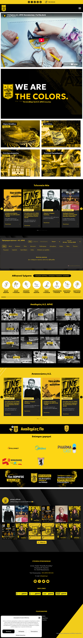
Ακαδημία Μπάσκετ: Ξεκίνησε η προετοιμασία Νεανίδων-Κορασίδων (51, 215)
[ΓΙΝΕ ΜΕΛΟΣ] (46, 2)
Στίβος (69, 329)
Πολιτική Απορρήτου (20, 635)
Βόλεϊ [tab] (10, 246)
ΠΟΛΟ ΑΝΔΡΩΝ (36, 291)
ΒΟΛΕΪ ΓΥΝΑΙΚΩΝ (16, 291)
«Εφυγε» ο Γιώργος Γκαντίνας (29, 214)
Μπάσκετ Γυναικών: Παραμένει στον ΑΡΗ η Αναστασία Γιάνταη (69, 215)
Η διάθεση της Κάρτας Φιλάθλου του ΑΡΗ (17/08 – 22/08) (31, 403)
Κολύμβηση (29, 329)
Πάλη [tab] (67, 246)
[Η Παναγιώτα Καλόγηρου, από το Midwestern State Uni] (61, 514)
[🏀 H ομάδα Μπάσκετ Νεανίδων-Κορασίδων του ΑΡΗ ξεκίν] (21, 514)
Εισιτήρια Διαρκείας (11, 153)
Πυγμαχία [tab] (6, 250)
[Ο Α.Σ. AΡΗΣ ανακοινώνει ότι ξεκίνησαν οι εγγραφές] (8, 531)
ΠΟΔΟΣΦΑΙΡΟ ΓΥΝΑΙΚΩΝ (57, 291)
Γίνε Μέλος (48, 124)
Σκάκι (44, 357)
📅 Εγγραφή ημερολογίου (74, 265)
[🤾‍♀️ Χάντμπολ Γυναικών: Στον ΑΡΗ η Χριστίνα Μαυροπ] (74, 531)
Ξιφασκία (16, 357)
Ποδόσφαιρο (13, 314)
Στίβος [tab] (61, 246)
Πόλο (48, 329)
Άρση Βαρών (68, 357)
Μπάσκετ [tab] (17, 246)
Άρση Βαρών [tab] (23, 250)
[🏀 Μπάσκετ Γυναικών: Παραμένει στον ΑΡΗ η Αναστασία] (35, 514)
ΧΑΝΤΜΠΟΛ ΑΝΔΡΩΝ (67, 291)
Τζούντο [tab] (75, 246)
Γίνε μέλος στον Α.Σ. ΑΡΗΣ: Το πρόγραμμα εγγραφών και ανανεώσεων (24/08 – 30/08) (12, 215)
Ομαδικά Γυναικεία (72, 210)
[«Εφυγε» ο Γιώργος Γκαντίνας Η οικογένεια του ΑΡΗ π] (8, 514)
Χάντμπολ (10, 329)
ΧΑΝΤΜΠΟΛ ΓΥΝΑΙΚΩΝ (77, 291)
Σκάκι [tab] (32, 250)
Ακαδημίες (46, 210)
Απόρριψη (21, 631)
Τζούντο (50, 343)
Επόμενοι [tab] (35, 241)
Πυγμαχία (10, 343)
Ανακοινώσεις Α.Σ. (9, 210)
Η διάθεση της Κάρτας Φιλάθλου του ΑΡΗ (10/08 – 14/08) (70, 403)
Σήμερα (54, 241)
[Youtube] (38, 2)
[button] (39, 618)
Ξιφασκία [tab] (14, 250)
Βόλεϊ (40, 314)
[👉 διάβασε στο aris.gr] (48, 531)
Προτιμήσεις (34, 631)
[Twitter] (35, 2)
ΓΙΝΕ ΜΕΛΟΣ (51, 2)
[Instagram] (32, 2)
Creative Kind (78, 633)
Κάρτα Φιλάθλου (9, 124)
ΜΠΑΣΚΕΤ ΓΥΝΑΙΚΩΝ (26, 291)
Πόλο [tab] (25, 246)
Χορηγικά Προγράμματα (53, 153)
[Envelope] (41, 2)
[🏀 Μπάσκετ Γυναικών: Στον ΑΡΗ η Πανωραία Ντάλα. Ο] (21, 531)
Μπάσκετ (51, 210)
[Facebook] (29, 2)
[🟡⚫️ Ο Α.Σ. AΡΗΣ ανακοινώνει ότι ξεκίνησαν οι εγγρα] (48, 514)
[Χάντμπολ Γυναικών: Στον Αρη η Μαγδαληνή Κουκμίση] (61, 531)
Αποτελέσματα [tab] (43, 241)
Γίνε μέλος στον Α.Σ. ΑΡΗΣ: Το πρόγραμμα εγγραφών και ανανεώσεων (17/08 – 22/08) (51, 404)
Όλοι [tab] (30, 241)
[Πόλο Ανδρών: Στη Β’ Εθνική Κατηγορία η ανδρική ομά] (35, 531)
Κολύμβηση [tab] (53, 246)
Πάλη (29, 343)
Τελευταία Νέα (41, 185)
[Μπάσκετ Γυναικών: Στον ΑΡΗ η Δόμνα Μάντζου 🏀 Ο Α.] (74, 514)
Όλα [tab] (4, 246)
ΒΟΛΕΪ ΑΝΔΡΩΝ (6, 291)
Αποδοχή (8, 631)
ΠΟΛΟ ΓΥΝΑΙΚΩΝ (46, 291)
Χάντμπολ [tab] (33, 246)
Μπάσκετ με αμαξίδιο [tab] (43, 250)
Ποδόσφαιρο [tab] (42, 246)
